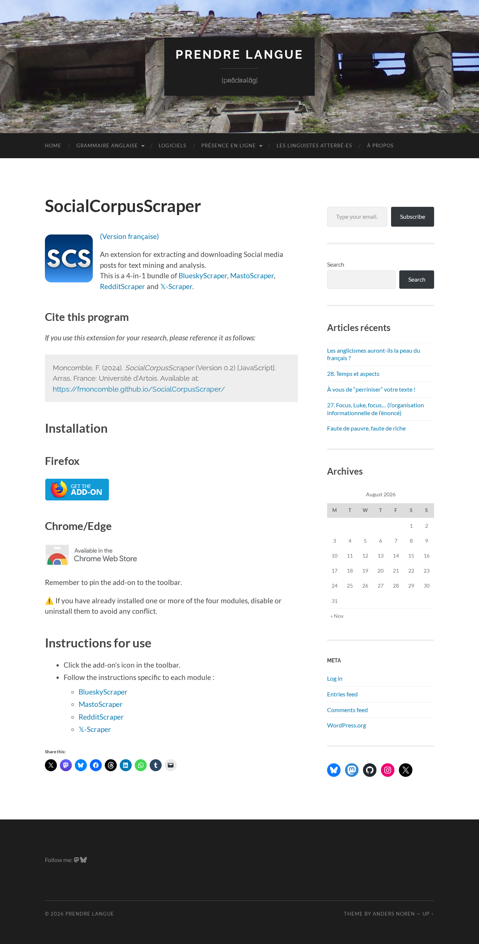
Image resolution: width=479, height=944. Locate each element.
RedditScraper (122, 286)
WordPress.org (346, 725)
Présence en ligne (228, 145)
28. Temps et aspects (353, 373)
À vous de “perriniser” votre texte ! (371, 389)
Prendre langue (239, 54)
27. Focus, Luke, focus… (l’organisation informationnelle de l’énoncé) (375, 408)
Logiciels (172, 145)
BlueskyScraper (203, 275)
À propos (380, 145)
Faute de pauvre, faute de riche (366, 428)
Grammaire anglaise (107, 145)
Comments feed (347, 709)
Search (335, 264)
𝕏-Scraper (176, 286)
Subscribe (412, 216)
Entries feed (342, 694)
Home (53, 145)
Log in (334, 678)
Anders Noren (394, 914)
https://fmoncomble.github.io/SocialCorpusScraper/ (139, 389)
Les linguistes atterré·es (314, 145)
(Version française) (129, 236)
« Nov (337, 616)
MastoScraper (252, 275)
